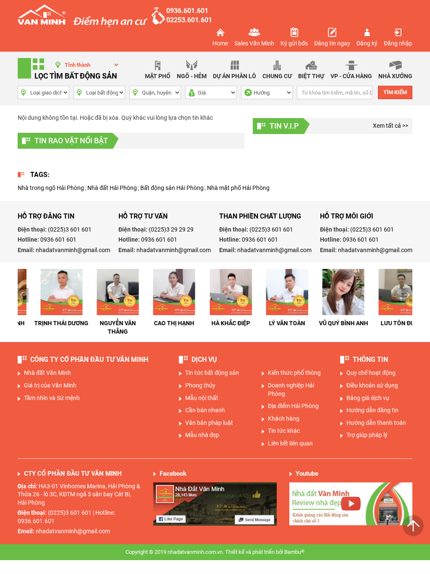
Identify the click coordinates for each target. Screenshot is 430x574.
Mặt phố (157, 76)
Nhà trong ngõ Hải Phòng (51, 187)
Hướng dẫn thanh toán (376, 422)
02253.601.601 (189, 20)
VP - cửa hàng (351, 76)
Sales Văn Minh (254, 43)
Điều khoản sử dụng (372, 385)
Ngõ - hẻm (192, 76)
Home (220, 43)
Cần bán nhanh (205, 410)
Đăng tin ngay (332, 43)
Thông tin (370, 359)
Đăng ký (367, 43)
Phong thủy (200, 385)
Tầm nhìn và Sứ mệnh (52, 398)
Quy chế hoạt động (371, 372)
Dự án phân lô (234, 76)
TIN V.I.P (284, 125)
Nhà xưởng (395, 76)
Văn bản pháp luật (209, 422)
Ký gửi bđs (294, 43)
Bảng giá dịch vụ (367, 398)
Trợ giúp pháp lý (367, 435)
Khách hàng (283, 418)
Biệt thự (311, 76)
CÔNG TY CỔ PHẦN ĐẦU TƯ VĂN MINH (89, 359)
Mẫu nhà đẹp (202, 435)
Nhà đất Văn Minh (47, 372)
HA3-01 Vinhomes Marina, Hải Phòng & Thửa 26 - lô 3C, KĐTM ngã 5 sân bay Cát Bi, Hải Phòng (79, 494)
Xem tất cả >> (390, 125)
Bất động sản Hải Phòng (172, 187)
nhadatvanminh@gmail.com (73, 250)
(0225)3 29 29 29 (171, 229)
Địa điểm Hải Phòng (293, 406)
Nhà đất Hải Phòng (112, 187)
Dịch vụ (204, 359)
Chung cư (277, 76)
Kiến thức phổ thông (294, 372)
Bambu (294, 552)
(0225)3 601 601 (70, 229)
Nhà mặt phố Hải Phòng (238, 187)
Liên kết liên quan (290, 443)
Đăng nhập (398, 43)
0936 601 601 (58, 239)
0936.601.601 (187, 11)
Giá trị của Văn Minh (50, 385)
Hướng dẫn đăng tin (372, 410)
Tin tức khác (284, 430)
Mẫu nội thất (201, 398)
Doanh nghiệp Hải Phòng (291, 389)
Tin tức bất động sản (212, 372)
